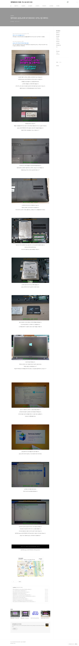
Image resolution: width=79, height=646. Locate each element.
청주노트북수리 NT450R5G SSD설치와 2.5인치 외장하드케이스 (24, 601)
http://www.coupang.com (17, 41)
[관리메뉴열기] (77, 2)
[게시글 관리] (16, 582)
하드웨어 (57, 5)
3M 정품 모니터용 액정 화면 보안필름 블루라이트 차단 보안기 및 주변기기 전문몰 (28, 36)
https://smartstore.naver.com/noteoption (20, 33)
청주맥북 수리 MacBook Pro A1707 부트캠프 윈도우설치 (22, 600)
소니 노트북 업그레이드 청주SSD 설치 (19, 590)
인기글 (60, 62)
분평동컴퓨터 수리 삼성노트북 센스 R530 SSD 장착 (21, 594)
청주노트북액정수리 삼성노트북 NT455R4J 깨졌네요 (22, 589)
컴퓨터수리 (16, 5)
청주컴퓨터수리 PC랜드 (17, 624)
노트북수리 (37, 5)
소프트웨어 (51, 5)
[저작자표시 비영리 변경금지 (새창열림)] (23, 581)
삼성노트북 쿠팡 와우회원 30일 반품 (20, 43)
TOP (68, 642)
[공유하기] (14, 582)
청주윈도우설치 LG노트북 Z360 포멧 (19, 597)
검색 (65, 2)
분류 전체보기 (58, 30)
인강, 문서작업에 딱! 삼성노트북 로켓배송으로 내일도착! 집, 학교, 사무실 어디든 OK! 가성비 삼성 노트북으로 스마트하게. (30, 45)
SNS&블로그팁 (58, 45)
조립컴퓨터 (23, 5)
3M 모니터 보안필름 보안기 (19, 35)
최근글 (57, 62)
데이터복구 (44, 5)
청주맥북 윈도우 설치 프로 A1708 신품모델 (20, 598)
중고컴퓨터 (30, 5)
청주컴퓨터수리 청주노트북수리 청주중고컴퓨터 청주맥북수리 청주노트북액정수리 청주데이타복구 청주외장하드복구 (28, 626)
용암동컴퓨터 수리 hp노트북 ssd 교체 (19, 593)
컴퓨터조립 (57, 34)
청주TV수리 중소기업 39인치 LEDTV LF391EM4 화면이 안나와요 (24, 596)
